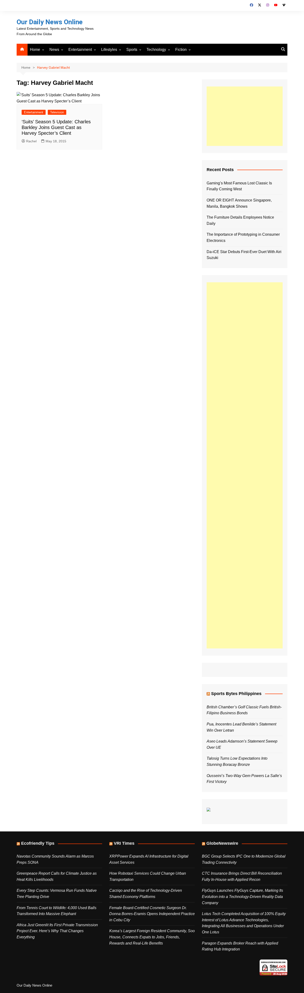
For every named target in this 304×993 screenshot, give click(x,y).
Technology (156, 50)
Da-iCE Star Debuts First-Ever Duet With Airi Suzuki (244, 255)
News (54, 50)
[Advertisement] (245, 116)
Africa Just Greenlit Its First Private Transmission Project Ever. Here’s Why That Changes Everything (57, 931)
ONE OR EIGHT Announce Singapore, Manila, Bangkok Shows (239, 203)
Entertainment (80, 50)
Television (57, 112)
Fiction (181, 50)
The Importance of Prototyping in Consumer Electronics (243, 237)
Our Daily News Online (50, 22)
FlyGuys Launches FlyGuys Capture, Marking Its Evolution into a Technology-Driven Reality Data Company (242, 896)
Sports (131, 50)
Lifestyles (109, 50)
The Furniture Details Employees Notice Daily (240, 220)
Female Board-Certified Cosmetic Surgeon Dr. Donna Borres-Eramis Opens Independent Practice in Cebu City (152, 914)
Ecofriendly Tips (37, 843)
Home (35, 50)
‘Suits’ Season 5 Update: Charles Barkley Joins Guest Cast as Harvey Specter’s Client (56, 127)
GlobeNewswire (222, 843)
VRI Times (124, 843)
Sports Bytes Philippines (236, 693)
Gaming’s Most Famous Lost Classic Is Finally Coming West (239, 186)
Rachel (31, 141)
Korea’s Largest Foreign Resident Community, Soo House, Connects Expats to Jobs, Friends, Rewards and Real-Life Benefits (152, 937)
